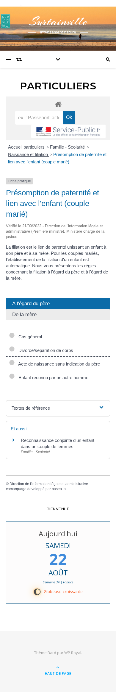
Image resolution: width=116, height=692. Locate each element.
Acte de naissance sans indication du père (58, 363)
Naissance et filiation (28, 154)
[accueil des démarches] (58, 104)
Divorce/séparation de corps (44, 350)
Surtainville (58, 21)
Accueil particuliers (27, 146)
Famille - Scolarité (68, 146)
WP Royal (72, 652)
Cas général (29, 336)
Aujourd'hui (58, 533)
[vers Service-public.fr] (68, 131)
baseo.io (59, 489)
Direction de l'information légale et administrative (49, 484)
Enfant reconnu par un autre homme (52, 377)
